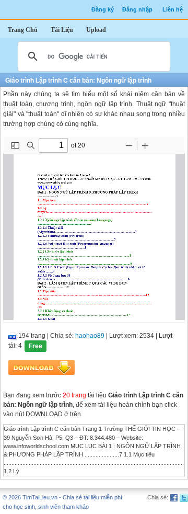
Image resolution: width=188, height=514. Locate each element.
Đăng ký (102, 9)
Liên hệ (172, 9)
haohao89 (89, 335)
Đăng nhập (137, 9)
